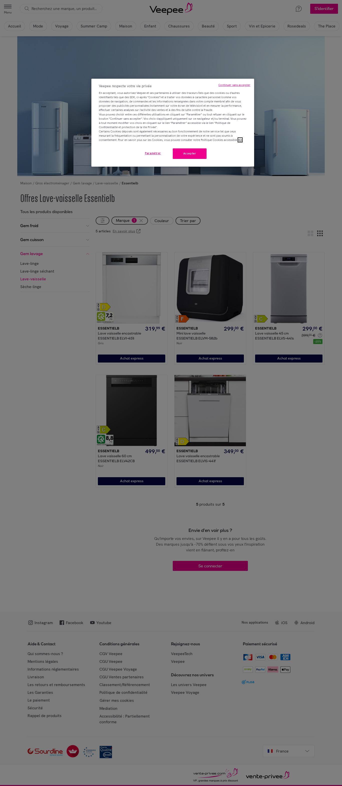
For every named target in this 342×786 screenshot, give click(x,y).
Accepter (189, 153)
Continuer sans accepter (234, 85)
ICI (240, 140)
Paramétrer (153, 153)
